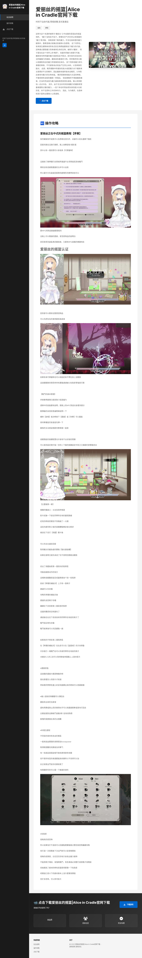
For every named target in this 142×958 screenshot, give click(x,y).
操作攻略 (36, 948)
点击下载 (36, 952)
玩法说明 (36, 944)
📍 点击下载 (43, 101)
